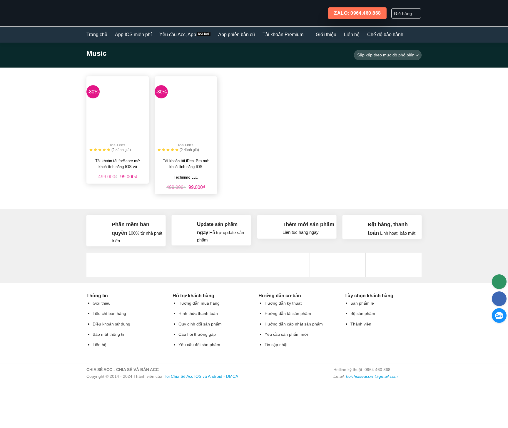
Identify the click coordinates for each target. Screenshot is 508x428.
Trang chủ (96, 34)
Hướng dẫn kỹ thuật (283, 303)
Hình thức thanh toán (198, 313)
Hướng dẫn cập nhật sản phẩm (294, 324)
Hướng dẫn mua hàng (199, 303)
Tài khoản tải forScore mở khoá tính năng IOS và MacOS (117, 164)
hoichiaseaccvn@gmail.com (372, 376)
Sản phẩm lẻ (362, 303)
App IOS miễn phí (133, 34)
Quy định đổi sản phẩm (200, 324)
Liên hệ (352, 34)
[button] (406, 13)
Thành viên (360, 324)
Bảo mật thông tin (109, 334)
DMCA (232, 376)
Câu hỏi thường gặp (197, 334)
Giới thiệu (326, 34)
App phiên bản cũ (236, 34)
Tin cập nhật (276, 345)
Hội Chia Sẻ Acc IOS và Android (192, 376)
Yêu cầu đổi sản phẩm (199, 345)
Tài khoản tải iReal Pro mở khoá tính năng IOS (186, 164)
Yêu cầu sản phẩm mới (286, 334)
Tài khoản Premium (283, 34)
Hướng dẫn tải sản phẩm (288, 313)
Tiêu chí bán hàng (109, 313)
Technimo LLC (186, 177)
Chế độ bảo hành (385, 34)
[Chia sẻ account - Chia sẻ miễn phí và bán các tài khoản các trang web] (122, 13)
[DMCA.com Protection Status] (377, 401)
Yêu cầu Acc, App (177, 34)
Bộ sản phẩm (362, 313)
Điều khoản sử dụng (111, 324)
